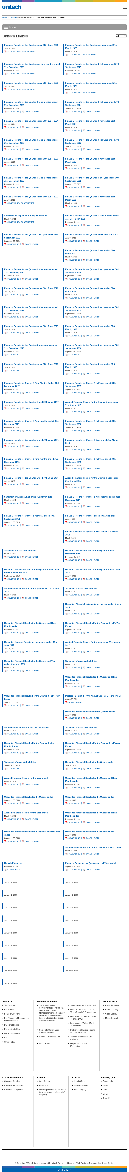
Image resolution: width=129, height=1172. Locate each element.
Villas (105, 1094)
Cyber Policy (9, 1042)
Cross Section (108, 1163)
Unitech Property (9, 17)
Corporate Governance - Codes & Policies (49, 1031)
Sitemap (70, 1163)
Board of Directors (12, 1014)
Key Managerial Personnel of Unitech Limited (16, 1019)
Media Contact (111, 1018)
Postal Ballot (44, 1043)
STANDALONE (13, 111)
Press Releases (112, 1005)
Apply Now (43, 1085)
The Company (10, 1005)
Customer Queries (12, 1081)
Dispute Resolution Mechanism (78, 1044)
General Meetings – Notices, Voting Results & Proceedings (83, 1011)
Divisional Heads (11, 1025)
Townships (107, 1098)
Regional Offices (81, 1085)
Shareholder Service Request (83, 1005)
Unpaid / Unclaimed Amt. (49, 1037)
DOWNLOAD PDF (75, 702)
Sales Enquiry (80, 1090)
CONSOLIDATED (32, 111)
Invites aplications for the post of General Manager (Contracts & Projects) (52, 1092)
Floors (105, 1085)
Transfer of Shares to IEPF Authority (81, 1038)
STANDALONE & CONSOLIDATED (20, 51)
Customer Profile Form (13, 1085)
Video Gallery (111, 1014)
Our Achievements (12, 1033)
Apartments (108, 1081)
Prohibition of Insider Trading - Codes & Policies (82, 1031)
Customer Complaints (13, 1090)
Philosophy (9, 1010)
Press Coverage (112, 1010)
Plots (105, 1090)
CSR (6, 1038)
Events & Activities (12, 1029)
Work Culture (44, 1081)
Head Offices (79, 1081)
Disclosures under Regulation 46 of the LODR (83, 1017)
